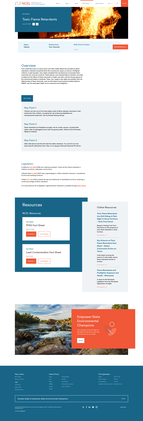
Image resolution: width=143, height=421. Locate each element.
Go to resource (101, 235)
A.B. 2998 (32, 167)
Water (50, 381)
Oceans (64, 379)
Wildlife (51, 384)
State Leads (18, 387)
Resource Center (19, 379)
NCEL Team (117, 376)
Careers (116, 379)
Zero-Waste (65, 381)
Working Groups (19, 389)
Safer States (81, 186)
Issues (76, 3)
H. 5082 (34, 173)
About (57, 3)
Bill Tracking (18, 376)
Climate (51, 389)
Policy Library (86, 3)
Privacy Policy (123, 407)
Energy (51, 386)
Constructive (22, 411)
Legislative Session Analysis (105, 384)
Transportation (65, 376)
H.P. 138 (30, 179)
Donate (124, 3)
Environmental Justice (67, 384)
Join (109, 3)
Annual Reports (102, 381)
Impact (67, 3)
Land (50, 379)
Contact (76, 49)
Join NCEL (18, 384)
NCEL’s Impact (102, 379)
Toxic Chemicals (66, 386)
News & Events (99, 3)
